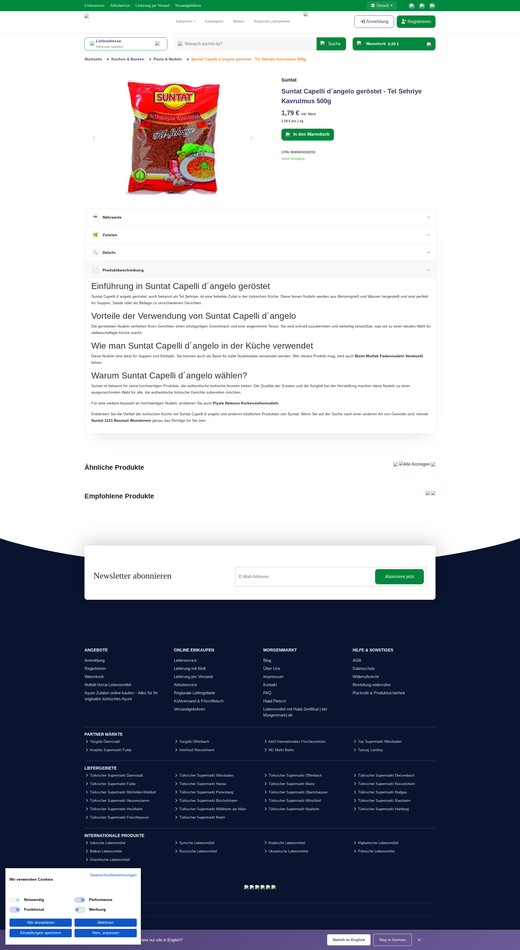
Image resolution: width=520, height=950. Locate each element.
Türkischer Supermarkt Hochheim (115, 809)
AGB (357, 660)
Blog (267, 660)
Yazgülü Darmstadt (104, 742)
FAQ (267, 692)
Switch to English (349, 940)
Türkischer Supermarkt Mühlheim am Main (212, 809)
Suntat (289, 80)
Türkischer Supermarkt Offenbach (295, 775)
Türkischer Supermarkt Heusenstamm (119, 801)
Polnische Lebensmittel (376, 851)
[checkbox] (14, 900)
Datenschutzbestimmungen (113, 875)
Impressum (273, 676)
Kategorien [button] (184, 21)
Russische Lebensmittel (197, 851)
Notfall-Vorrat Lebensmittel (107, 684)
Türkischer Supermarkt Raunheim (384, 801)
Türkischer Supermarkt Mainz (291, 784)
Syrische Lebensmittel (196, 843)
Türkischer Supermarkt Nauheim (293, 809)
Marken (238, 21)
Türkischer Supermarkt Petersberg (205, 792)
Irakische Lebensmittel (107, 843)
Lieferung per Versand (152, 6)
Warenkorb (94, 676)
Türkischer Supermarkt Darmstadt (116, 775)
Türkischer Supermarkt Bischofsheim (208, 801)
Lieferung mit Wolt (190, 668)
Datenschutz (364, 668)
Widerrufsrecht (366, 676)
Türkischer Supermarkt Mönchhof (294, 801)
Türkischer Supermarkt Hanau (202, 784)
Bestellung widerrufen (372, 684)
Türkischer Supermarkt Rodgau (382, 792)
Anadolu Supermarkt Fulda (110, 750)
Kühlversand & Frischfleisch (198, 701)
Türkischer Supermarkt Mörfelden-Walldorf (122, 792)
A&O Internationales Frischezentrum (297, 742)
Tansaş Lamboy (370, 750)
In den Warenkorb (311, 134)
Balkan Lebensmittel (105, 851)
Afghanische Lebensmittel (377, 843)
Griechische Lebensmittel (109, 860)
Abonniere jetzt (399, 576)
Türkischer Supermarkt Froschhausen (119, 817)
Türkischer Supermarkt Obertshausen (297, 792)
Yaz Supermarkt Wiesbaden (379, 742)
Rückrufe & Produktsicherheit (379, 692)
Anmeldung (376, 21)
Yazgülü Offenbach (193, 742)
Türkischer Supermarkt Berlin (201, 817)
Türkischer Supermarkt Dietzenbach (385, 775)
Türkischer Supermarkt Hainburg (383, 809)
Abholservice (120, 6)
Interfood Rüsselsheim (196, 750)
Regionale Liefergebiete (272, 21)
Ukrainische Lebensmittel (288, 851)
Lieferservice (94, 6)
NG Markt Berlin (281, 750)
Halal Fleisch (274, 701)
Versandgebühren (188, 6)
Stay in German (392, 940)
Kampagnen (214, 21)
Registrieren (419, 21)
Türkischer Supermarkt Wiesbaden (205, 775)
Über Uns (271, 668)
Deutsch (383, 6)
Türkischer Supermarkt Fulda (112, 784)
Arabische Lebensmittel (286, 843)
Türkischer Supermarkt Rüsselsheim (386, 784)
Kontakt (270, 684)
